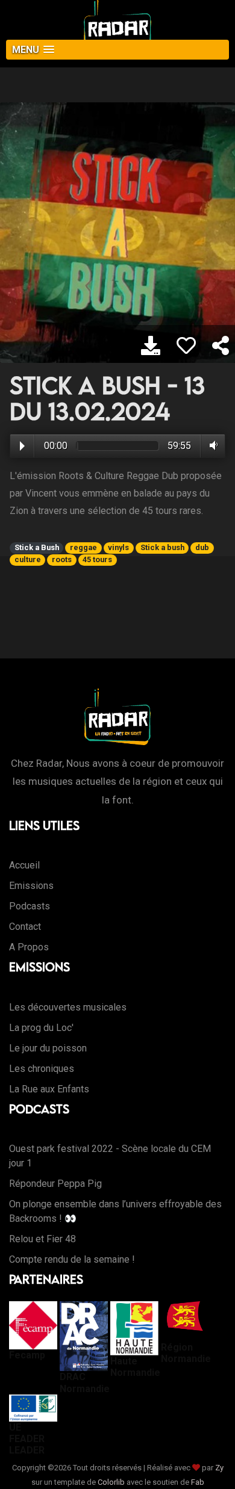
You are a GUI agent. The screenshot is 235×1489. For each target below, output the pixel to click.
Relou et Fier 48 (42, 1239)
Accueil (24, 865)
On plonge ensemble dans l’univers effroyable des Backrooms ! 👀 (115, 1211)
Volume (211, 445)
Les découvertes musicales (68, 1007)
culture (27, 559)
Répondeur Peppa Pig (55, 1183)
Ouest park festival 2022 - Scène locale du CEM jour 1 (110, 1156)
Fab (197, 1482)
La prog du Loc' (41, 1027)
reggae (83, 547)
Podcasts (29, 906)
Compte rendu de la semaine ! (72, 1259)
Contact (25, 926)
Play (22, 446)
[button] (117, 50)
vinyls (118, 547)
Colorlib (111, 1482)
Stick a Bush (36, 547)
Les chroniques (41, 1068)
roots (62, 559)
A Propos (29, 947)
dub (202, 547)
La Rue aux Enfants (49, 1089)
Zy (219, 1467)
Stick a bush (162, 547)
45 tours (97, 559)
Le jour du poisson (48, 1048)
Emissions (31, 885)
